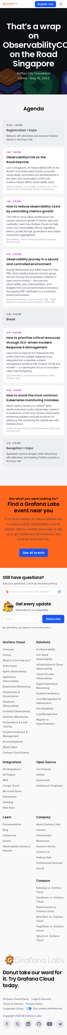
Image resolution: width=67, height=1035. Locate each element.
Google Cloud (11, 785)
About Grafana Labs (48, 824)
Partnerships (44, 835)
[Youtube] (49, 1024)
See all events (33, 552)
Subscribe (53, 619)
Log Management (46, 714)
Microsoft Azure (12, 791)
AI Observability (45, 649)
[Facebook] (7, 1024)
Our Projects (43, 769)
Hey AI (40, 868)
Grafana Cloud (35, 979)
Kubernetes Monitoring (16, 686)
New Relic (9, 807)
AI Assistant (10, 665)
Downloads (43, 780)
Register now (45, 4)
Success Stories (45, 846)
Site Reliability (44, 708)
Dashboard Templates (49, 785)
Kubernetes (10, 796)
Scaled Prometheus (48, 693)
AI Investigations (13, 741)
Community (9, 835)
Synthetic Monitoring (15, 716)
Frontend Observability (16, 711)
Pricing (7, 654)
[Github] (39, 1024)
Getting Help (43, 857)
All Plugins (9, 774)
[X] (17, 1024)
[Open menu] (60, 4)
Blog (5, 829)
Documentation (12, 824)
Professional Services (49, 862)
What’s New (10, 747)
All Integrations (12, 769)
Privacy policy (43, 627)
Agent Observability (14, 671)
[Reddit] (60, 1024)
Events (7, 840)
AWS (5, 780)
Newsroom (42, 840)
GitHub (40, 774)
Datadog (8, 802)
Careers (41, 829)
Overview (8, 649)
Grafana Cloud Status (16, 752)
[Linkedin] (28, 1024)
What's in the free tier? (16, 660)
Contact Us (42, 851)
